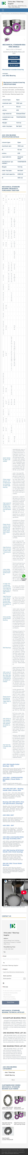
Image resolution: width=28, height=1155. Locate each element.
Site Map (16, 1150)
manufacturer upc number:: (7, 118)
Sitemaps (21, 1150)
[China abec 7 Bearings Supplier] (4, 3)
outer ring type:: (7, 126)
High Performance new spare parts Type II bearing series (7, 551)
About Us (4, 1150)
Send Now (10, 1002)
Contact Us (10, 1150)
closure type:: (6, 100)
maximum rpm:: (7, 103)
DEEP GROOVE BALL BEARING (6, 459)
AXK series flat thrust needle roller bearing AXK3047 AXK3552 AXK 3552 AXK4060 (7, 676)
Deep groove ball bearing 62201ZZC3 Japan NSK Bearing (7, 700)
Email (4, 956)
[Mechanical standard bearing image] (14, 28)
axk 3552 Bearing (15, 13)
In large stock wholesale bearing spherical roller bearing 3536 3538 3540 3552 (7, 588)
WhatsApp (14, 61)
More (13, 1080)
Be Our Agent (14, 65)
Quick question (7, 976)
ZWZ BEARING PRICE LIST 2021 (15, 1033)
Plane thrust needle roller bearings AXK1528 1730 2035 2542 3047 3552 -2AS (7, 529)
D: (2, 178)
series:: (4, 110)
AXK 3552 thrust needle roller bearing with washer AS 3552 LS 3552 (7, 723)
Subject (5, 969)
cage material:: (7, 114)
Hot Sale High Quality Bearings (7, 746)
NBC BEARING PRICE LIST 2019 (15, 1046)
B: (3, 107)
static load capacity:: (8, 174)
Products (7, 13)
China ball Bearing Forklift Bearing (7, 618)
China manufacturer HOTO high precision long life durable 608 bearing (7, 483)
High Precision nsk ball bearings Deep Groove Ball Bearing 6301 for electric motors (7, 601)
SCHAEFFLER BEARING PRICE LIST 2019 (14, 52)
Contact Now (14, 57)
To (4, 962)
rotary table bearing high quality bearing (6, 572)
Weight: (4, 123)
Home (2, 13)
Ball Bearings (7, 648)
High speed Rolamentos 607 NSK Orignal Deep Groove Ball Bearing (7, 507)
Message (5, 987)
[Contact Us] (24, 577)
